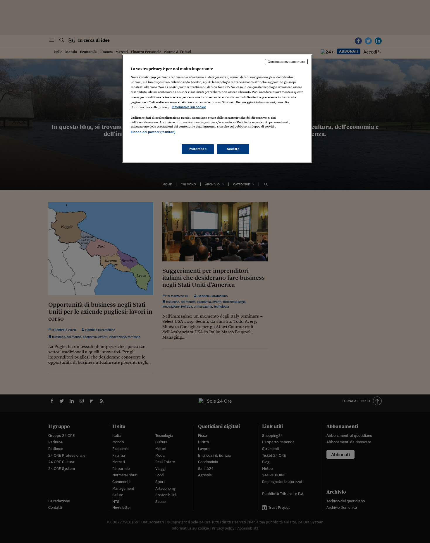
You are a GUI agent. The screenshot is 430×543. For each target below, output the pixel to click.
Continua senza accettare (286, 61)
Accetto (233, 149)
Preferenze (198, 149)
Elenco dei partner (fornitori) (153, 132)
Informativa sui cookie (189, 107)
